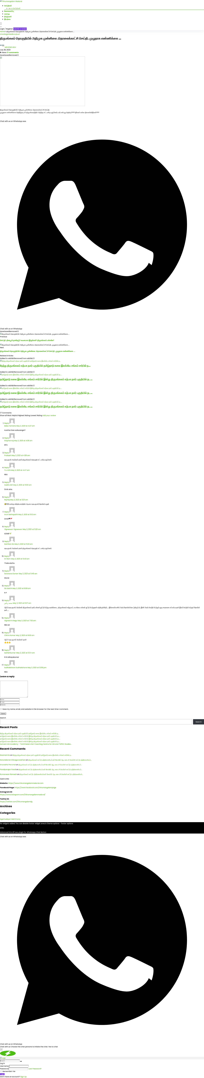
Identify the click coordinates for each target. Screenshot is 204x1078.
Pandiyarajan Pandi (8, 769)
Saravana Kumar (11, 573)
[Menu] (1, 24)
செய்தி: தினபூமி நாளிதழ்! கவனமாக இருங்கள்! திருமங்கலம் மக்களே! (27, 340)
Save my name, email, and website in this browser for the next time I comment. (35, 709)
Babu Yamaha (10, 426)
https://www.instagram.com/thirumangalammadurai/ (22, 794)
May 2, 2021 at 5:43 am (20, 559)
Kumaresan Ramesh (8, 774)
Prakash (7, 455)
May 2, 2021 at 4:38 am (20, 455)
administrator (10, 47)
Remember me (8, 1071)
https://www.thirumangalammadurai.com (25, 783)
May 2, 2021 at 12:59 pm (36, 667)
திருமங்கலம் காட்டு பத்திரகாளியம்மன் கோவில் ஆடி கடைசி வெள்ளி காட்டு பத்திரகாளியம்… (60, 760)
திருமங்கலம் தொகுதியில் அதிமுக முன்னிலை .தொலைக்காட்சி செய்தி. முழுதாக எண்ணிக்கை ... (37, 351)
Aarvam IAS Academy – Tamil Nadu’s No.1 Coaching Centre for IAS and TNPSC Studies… (36, 744)
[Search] (1, 26)
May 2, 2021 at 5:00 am (22, 485)
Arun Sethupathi (11, 514)
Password (4, 1068)
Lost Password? (35, 1068)
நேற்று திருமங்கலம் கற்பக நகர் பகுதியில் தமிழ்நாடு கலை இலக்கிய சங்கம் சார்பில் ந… (45, 366)
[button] (102, 225)
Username (4, 1066)
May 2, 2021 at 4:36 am (23, 440)
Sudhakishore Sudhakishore (15, 667)
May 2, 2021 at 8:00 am (25, 635)
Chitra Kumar (9, 635)
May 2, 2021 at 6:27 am (22, 603)
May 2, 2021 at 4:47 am (20, 470)
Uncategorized (6, 34)
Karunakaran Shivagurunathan (12, 760)
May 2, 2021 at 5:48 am (28, 573)
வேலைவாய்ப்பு (9, 11)
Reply (6, 423)
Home (2, 31)
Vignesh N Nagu (10, 620)
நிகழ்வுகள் (8, 16)
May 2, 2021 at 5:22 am (23, 544)
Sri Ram (7, 559)
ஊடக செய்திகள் (14, 8)
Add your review (49, 415)
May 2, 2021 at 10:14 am (25, 653)
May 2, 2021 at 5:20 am (32, 529)
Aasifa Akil (8, 485)
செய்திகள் (16, 34)
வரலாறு (7, 14)
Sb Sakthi (8, 588)
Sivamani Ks (5, 755)
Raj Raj (7, 500)
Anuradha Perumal (8, 764)
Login (2, 1074)
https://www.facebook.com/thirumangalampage (35, 787)
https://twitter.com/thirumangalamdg (16, 801)
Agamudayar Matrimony (10, 819)
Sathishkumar (10, 653)
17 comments (13, 52)
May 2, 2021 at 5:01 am (19, 500)
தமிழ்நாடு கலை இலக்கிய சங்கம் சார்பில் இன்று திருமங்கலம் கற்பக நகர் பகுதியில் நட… (46, 379)
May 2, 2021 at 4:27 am (25, 426)
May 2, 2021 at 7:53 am (27, 620)
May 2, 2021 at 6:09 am (21, 588)
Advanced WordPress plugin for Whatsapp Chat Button (23, 832)
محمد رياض (8, 603)
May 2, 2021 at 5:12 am (27, 514)
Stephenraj (8, 440)
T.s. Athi (7, 470)
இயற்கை (7, 19)
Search (3, 718)
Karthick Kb (9, 544)
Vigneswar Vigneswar (13, 529)
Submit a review (20, 29)
